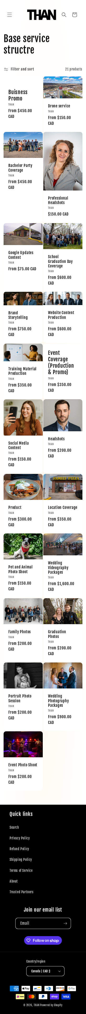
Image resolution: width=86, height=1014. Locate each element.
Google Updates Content (20, 255)
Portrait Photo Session (20, 698)
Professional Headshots (58, 200)
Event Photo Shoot (22, 765)
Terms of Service (21, 870)
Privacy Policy (20, 838)
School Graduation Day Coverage (60, 261)
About (14, 881)
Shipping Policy (21, 860)
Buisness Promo (18, 95)
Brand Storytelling (18, 315)
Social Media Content (18, 445)
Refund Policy (19, 849)
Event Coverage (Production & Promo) (61, 363)
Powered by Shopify (51, 1005)
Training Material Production (22, 371)
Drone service (59, 106)
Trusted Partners (22, 892)
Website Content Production (61, 315)
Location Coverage (62, 507)
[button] (9, 15)
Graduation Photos (57, 634)
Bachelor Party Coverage (20, 167)
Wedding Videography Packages (58, 567)
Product (14, 507)
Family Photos (19, 632)
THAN (37, 1005)
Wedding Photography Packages (58, 701)
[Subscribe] (65, 923)
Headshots (56, 439)
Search (14, 827)
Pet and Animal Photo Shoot (20, 569)
